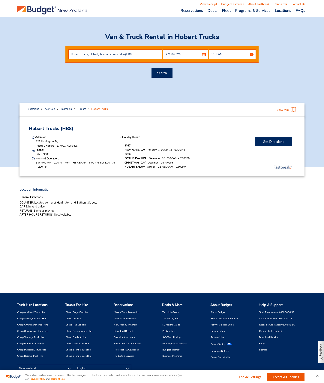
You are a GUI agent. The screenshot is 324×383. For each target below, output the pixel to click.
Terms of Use (217, 337)
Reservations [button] (192, 10)
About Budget (221, 305)
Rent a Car (280, 4)
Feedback (320, 350)
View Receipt (208, 4)
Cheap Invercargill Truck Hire (31, 349)
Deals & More (172, 305)
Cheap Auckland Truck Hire (31, 312)
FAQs (300, 10)
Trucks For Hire (76, 305)
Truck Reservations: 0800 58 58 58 (276, 312)
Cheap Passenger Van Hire (79, 331)
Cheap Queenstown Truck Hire (32, 331)
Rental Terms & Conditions (127, 343)
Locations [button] (283, 10)
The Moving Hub (170, 318)
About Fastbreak (258, 4)
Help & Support (271, 305)
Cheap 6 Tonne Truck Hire (78, 355)
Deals (213, 10)
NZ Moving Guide (171, 324)
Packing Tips (168, 331)
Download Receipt (123, 331)
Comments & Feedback (270, 331)
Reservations (124, 305)
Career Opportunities (221, 357)
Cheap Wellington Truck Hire (31, 318)
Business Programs (172, 355)
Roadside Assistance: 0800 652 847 (277, 324)
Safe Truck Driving (171, 337)
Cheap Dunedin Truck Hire (30, 343)
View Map (283, 110)
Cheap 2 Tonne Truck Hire (78, 349)
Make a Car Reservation (125, 318)
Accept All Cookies (285, 377)
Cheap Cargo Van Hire (77, 312)
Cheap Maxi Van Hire (76, 324)
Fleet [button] (226, 10)
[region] (162, 376)
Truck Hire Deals (170, 312)
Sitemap (263, 349)
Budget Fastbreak (232, 4)
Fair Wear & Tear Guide (222, 324)
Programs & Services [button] (252, 10)
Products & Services (124, 355)
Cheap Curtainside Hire (77, 343)
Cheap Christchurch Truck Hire (32, 324)
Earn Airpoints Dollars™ (174, 343)
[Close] (317, 376)
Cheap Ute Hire (73, 318)
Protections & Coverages (126, 349)
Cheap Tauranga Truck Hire (30, 337)
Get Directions (273, 141)
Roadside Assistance (124, 337)
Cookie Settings (218, 344)
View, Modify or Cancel (125, 324)
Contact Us (298, 4)
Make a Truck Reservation (126, 312)
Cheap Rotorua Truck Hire (30, 355)
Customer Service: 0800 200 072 (275, 318)
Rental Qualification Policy (224, 318)
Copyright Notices (220, 351)
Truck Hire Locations (32, 305)
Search (162, 73)
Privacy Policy (218, 331)
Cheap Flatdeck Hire (76, 337)
